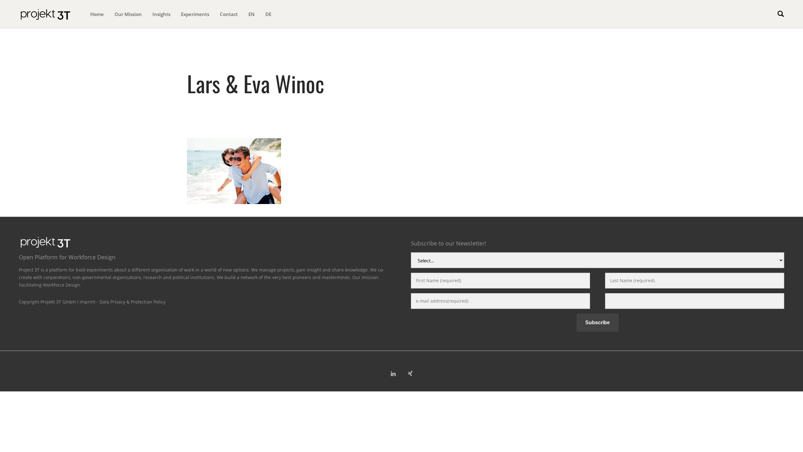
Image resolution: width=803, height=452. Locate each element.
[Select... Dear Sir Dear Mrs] (597, 261)
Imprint (87, 302)
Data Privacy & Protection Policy (132, 302)
